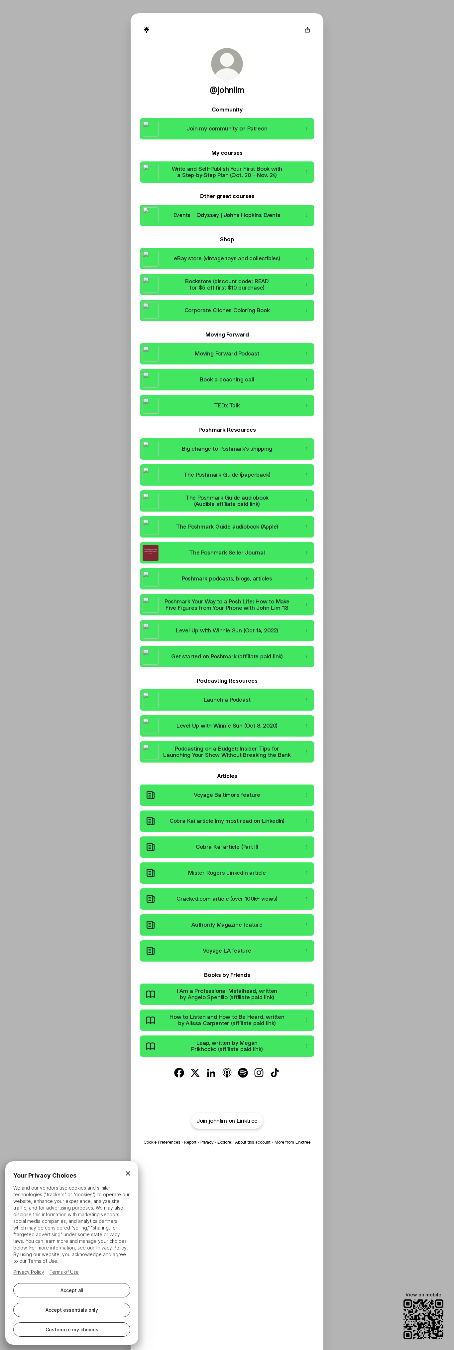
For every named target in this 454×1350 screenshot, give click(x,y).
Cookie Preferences (162, 1142)
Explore (224, 1142)
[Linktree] (146, 30)
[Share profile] (307, 30)
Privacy (206, 1142)
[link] (179, 1073)
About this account (253, 1142)
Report (190, 1142)
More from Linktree (292, 1142)
